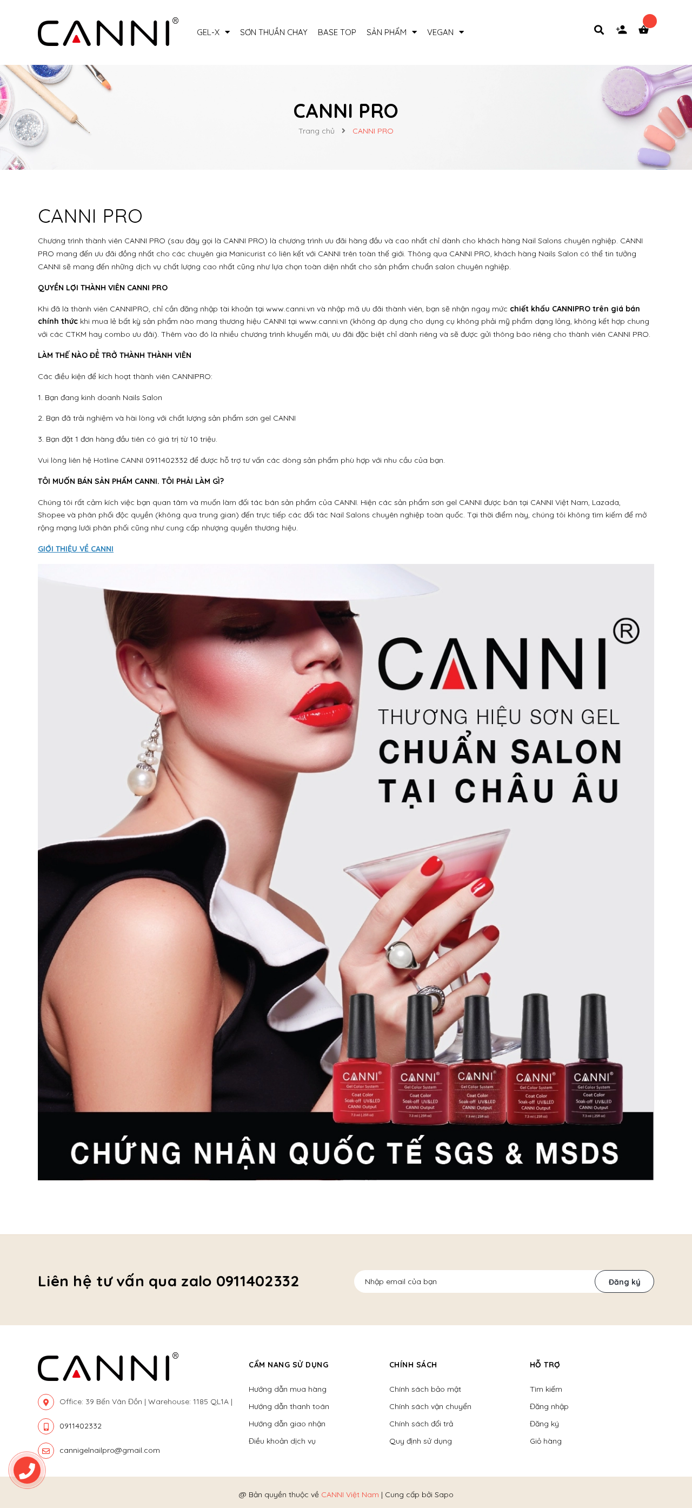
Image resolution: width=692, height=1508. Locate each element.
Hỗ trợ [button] (545, 1365)
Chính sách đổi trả (421, 1424)
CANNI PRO (90, 215)
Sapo (444, 1494)
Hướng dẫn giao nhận (287, 1424)
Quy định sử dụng (420, 1441)
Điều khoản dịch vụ (282, 1441)
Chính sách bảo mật (425, 1389)
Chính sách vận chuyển (430, 1406)
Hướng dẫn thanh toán (289, 1406)
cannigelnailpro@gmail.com (109, 1450)
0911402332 (80, 1426)
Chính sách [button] (413, 1365)
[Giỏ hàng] (646, 32)
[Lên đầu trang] (668, 1438)
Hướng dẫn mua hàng (288, 1389)
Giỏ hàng (546, 1441)
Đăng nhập (549, 1406)
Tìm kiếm (546, 1389)
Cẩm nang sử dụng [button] (288, 1365)
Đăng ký (625, 1282)
